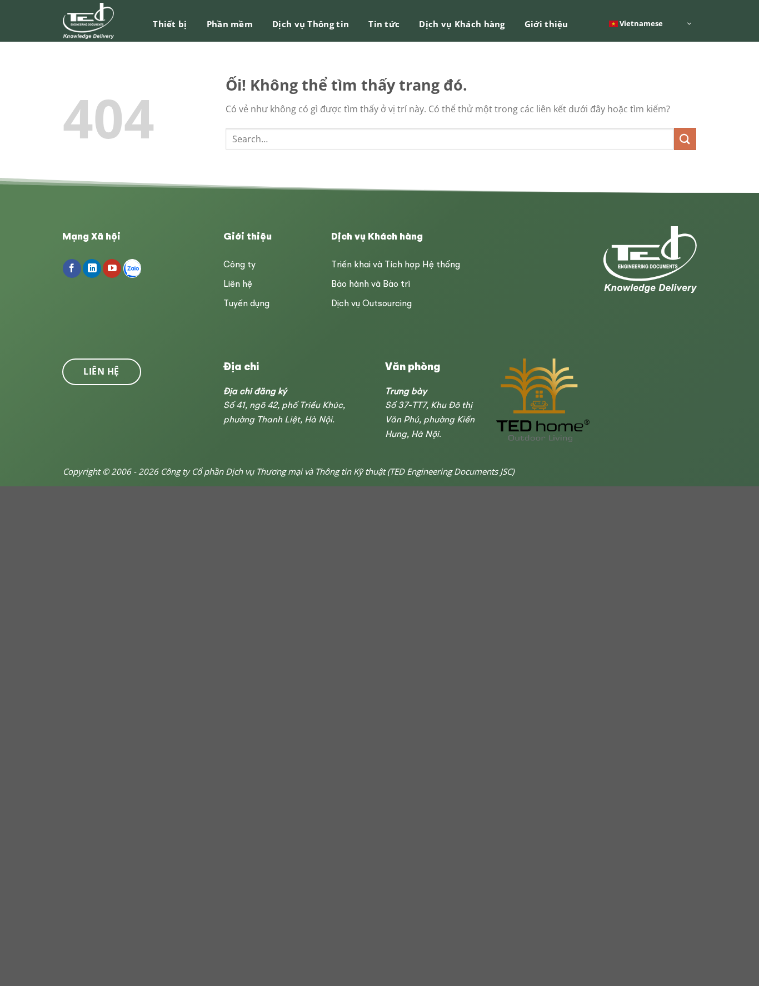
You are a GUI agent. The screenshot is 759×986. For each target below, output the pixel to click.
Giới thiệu (546, 23)
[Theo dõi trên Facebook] (72, 268)
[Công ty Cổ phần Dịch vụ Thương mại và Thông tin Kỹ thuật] (89, 21)
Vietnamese (640, 23)
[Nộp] (685, 139)
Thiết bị (170, 23)
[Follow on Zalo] (132, 268)
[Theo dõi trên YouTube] (112, 268)
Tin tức (384, 23)
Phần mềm (230, 23)
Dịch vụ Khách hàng (462, 23)
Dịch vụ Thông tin (310, 23)
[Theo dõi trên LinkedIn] (92, 268)
